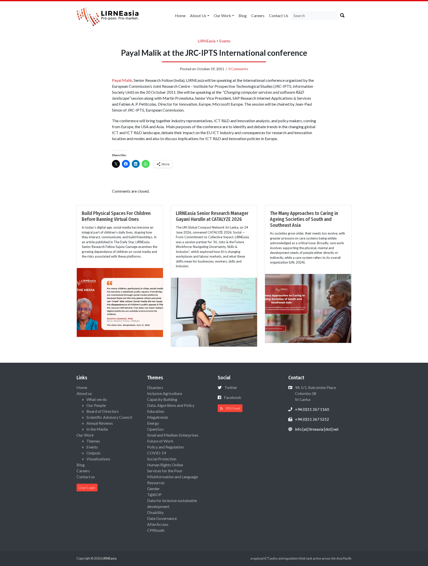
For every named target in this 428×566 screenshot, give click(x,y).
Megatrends (157, 417)
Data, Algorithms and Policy (170, 405)
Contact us (278, 15)
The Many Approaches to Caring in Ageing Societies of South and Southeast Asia (304, 219)
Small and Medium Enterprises (172, 435)
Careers (258, 15)
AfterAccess (157, 524)
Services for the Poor (165, 470)
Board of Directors (102, 411)
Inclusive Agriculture (164, 393)
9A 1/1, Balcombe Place (315, 393)
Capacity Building (162, 399)
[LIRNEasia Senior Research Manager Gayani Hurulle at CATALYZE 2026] (214, 311)
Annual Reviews (99, 423)
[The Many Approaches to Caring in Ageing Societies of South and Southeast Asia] (308, 307)
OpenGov (155, 429)
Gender (153, 488)
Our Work (222, 15)
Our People (96, 405)
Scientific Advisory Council (109, 417)
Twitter (230, 387)
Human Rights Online (165, 464)
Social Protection (161, 458)
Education (155, 411)
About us (198, 15)
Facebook (232, 397)
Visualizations (98, 458)
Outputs (93, 452)
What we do (96, 399)
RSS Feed (232, 408)
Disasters (155, 387)
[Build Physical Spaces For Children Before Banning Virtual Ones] (120, 301)
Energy (153, 423)
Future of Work (160, 441)
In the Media (97, 429)
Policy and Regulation (165, 447)
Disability (155, 512)
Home (180, 15)
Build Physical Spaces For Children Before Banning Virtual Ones (116, 216)
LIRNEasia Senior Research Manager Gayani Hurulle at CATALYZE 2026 (212, 216)
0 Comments (238, 69)
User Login (87, 487)
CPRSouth (155, 530)
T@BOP (154, 494)
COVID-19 (156, 452)
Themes (93, 441)
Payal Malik (122, 80)
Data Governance (162, 518)
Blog (243, 15)
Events (92, 447)
